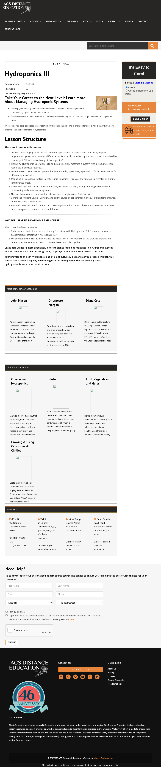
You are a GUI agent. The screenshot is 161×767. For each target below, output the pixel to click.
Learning (71, 21)
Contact (143, 21)
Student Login (13, 29)
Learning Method (143, 82)
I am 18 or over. (17, 611)
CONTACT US (80, 669)
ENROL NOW (61, 64)
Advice (86, 21)
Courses (35, 21)
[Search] (153, 45)
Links (128, 21)
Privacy (111, 672)
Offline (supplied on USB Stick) (139, 90)
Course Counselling (117, 680)
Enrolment (52, 21)
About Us (113, 21)
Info (99, 21)
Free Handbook (115, 684)
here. (72, 619)
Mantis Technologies (103, 758)
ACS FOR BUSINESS (14, 21)
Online (131, 87)
